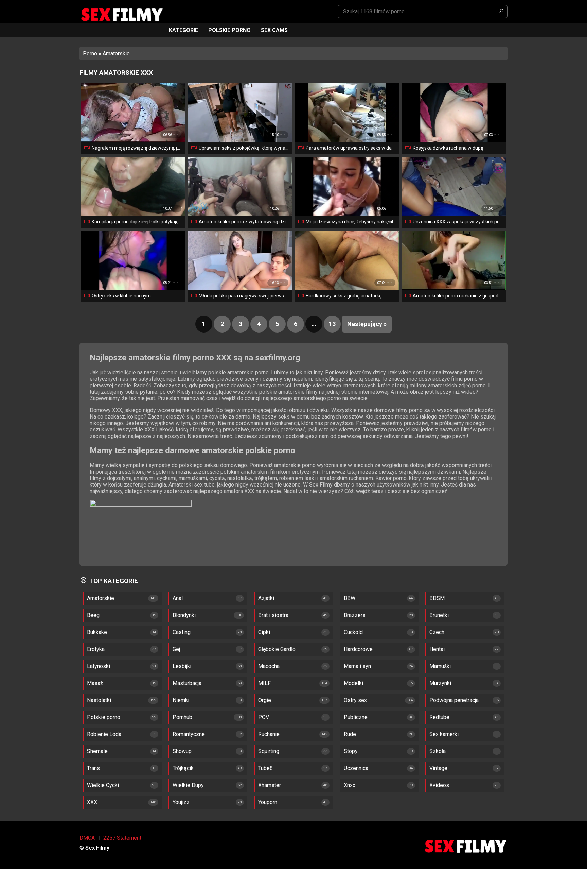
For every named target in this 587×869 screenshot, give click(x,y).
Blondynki (184, 615)
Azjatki (266, 598)
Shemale (97, 751)
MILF (264, 683)
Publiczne (356, 717)
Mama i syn (357, 666)
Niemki (181, 700)
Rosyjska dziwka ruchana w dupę (448, 148)
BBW (349, 598)
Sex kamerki (444, 734)
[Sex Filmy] (121, 15)
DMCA (87, 838)
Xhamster (269, 785)
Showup (182, 751)
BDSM (437, 598)
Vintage (438, 768)
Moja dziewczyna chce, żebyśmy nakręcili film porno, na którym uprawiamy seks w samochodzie (351, 221)
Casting (182, 632)
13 (332, 323)
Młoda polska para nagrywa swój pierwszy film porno (244, 296)
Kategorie (183, 30)
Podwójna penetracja (454, 700)
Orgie (264, 700)
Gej (176, 649)
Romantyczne (189, 734)
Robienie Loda (104, 734)
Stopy (351, 751)
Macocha (269, 666)
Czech (436, 632)
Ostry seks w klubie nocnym (121, 296)
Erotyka (96, 649)
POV (263, 717)
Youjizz (181, 802)
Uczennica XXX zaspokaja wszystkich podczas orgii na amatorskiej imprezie (458, 221)
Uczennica (356, 768)
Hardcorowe (358, 649)
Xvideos (439, 785)
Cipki (264, 632)
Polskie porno (229, 30)
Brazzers (355, 615)
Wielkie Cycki (103, 785)
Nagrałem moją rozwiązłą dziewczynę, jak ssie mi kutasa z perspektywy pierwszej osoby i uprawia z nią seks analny (137, 148)
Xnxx (349, 785)
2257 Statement (122, 838)
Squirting (268, 751)
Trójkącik (183, 768)
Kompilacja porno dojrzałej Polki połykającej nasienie (137, 221)
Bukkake (97, 632)
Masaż (95, 683)
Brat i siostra (273, 615)
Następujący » (367, 323)
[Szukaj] (501, 11)
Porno (90, 53)
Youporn (267, 802)
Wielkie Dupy (188, 785)
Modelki (353, 683)
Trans (93, 768)
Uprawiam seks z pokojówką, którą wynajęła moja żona (244, 148)
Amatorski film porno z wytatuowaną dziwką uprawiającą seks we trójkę (244, 221)
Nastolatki (99, 700)
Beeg (93, 615)
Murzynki (440, 683)
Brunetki (439, 615)
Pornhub (182, 717)
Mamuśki (440, 666)
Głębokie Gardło (277, 649)
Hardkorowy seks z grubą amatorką (344, 296)
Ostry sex (355, 700)
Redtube (439, 717)
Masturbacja (187, 683)
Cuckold (353, 632)
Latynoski (98, 666)
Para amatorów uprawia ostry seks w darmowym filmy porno (351, 148)
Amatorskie (100, 598)
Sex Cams (274, 30)
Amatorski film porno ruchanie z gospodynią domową (458, 296)
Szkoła (437, 751)
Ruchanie (269, 734)
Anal (178, 598)
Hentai (437, 649)
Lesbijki (182, 666)
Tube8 (265, 768)
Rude (350, 734)
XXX (92, 802)
